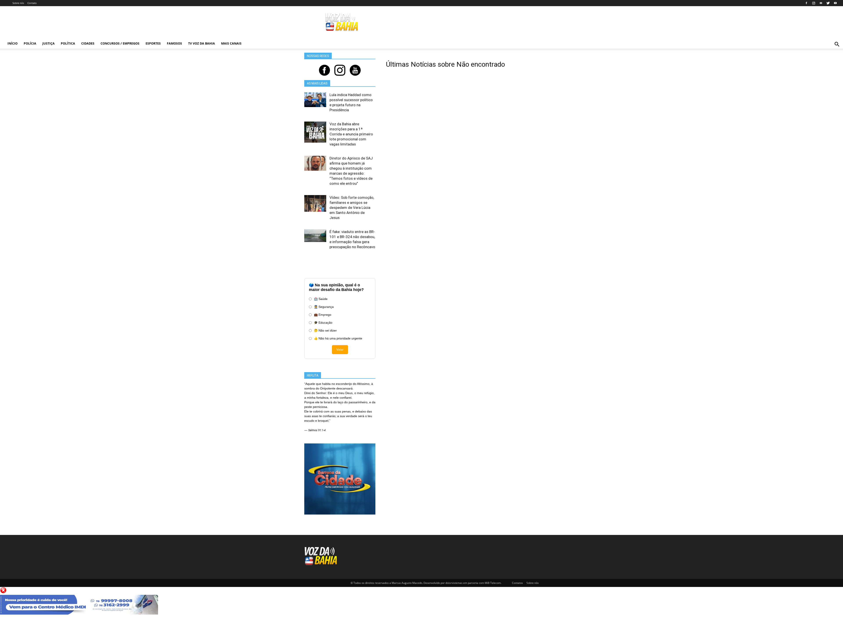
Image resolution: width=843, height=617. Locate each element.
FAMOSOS (174, 43)
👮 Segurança (324, 306)
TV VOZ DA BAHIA (201, 43)
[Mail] (821, 3)
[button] (837, 49)
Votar (340, 349)
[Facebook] (806, 3)
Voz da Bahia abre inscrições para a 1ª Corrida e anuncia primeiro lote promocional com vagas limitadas (351, 134)
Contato (32, 3)
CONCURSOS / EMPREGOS (120, 43)
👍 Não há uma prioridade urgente (338, 338)
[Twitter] (828, 3)
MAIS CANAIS (231, 43)
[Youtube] (835, 3)
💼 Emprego (322, 314)
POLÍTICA (68, 43)
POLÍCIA (30, 43)
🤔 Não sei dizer (325, 330)
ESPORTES (153, 43)
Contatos (517, 583)
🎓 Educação (323, 322)
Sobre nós (18, 3)
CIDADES (87, 43)
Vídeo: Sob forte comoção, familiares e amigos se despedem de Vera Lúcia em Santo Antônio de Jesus (352, 207)
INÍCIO (12, 43)
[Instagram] (813, 3)
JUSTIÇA (48, 43)
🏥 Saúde (321, 299)
